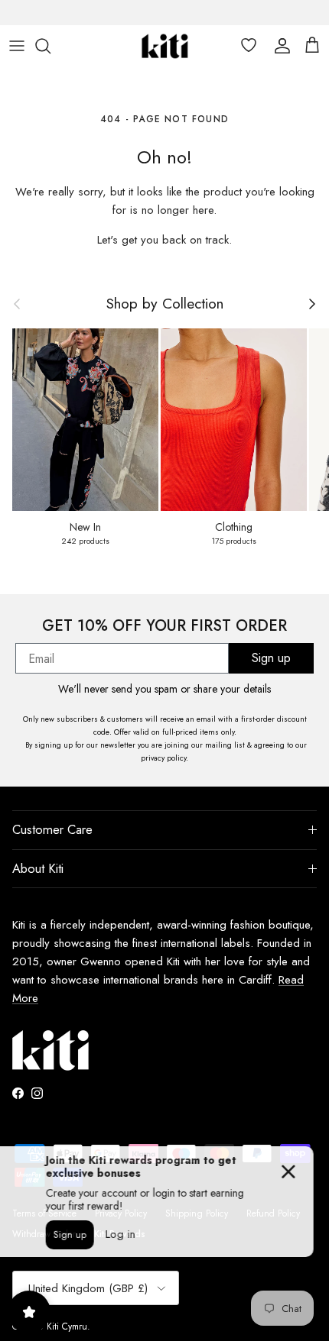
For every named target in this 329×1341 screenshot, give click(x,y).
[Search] (50, 46)
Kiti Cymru (67, 1326)
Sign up (271, 658)
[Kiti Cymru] (165, 46)
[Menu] (17, 46)
